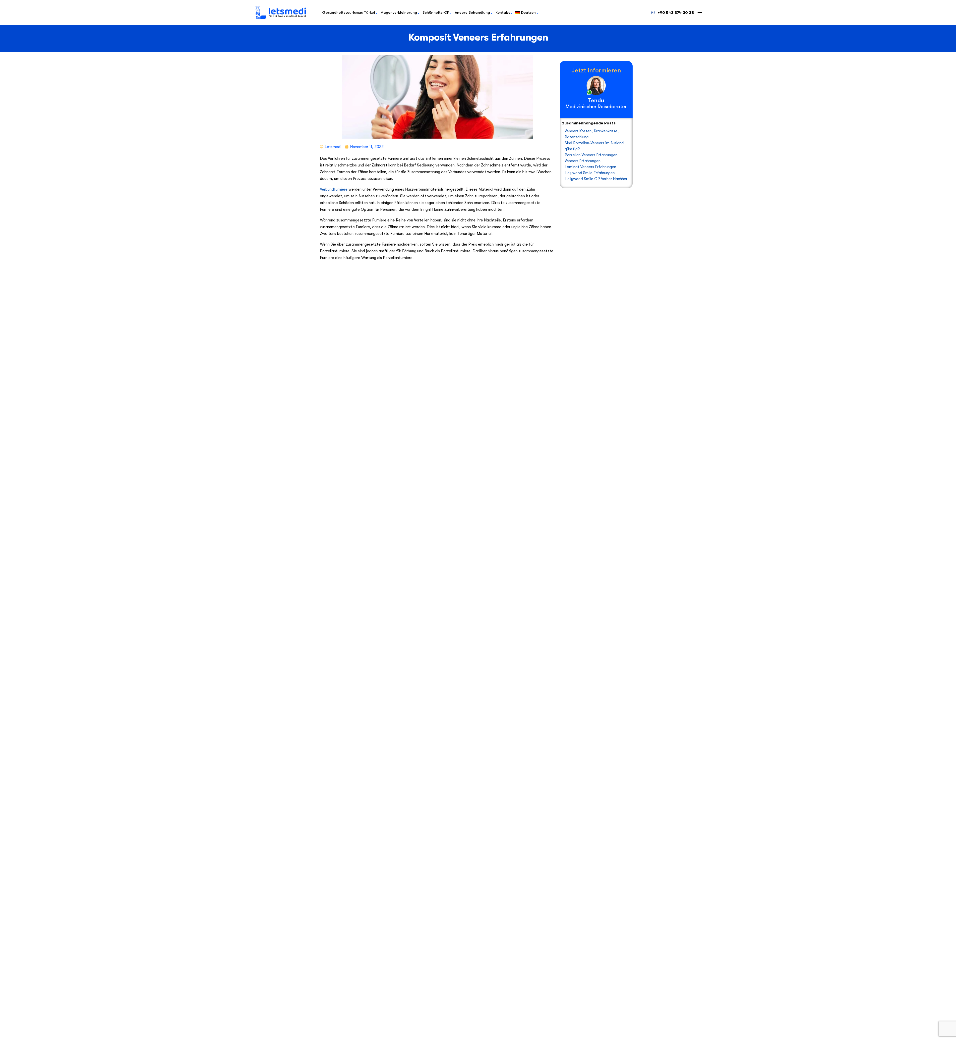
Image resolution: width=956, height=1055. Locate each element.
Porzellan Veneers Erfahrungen (591, 155)
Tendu (596, 100)
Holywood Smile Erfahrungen (590, 173)
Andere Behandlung (472, 12)
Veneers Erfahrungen (582, 161)
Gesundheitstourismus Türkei (348, 12)
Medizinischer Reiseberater (596, 106)
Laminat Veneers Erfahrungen (590, 167)
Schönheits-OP (435, 12)
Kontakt (502, 12)
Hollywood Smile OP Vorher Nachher (596, 179)
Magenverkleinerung (398, 12)
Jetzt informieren (596, 70)
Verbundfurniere (334, 189)
